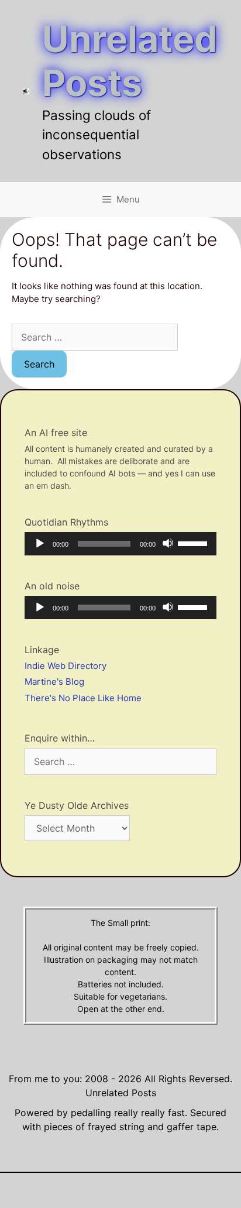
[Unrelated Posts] (26, 90)
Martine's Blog (54, 681)
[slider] (194, 542)
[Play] (39, 543)
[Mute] (168, 543)
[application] (120, 543)
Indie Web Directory (65, 665)
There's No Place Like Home (83, 697)
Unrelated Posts (130, 61)
